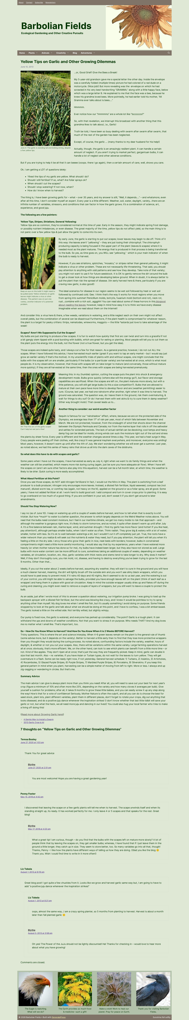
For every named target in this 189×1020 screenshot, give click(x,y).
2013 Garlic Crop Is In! (34, 722)
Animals (45, 53)
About (21, 2)
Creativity (61, 53)
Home (22, 53)
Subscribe (39, 2)
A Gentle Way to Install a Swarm (38, 719)
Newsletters (50, 2)
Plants (32, 53)
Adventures (86, 53)
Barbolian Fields (56, 25)
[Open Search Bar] (169, 53)
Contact (29, 2)
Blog (75, 53)
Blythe (31, 764)
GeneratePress (59, 1017)
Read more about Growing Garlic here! (42, 714)
